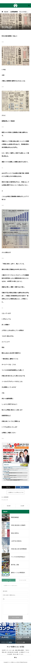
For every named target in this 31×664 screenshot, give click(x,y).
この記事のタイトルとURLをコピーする (15, 492)
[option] (8, 633)
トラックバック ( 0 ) (22, 580)
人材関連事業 (9, 28)
